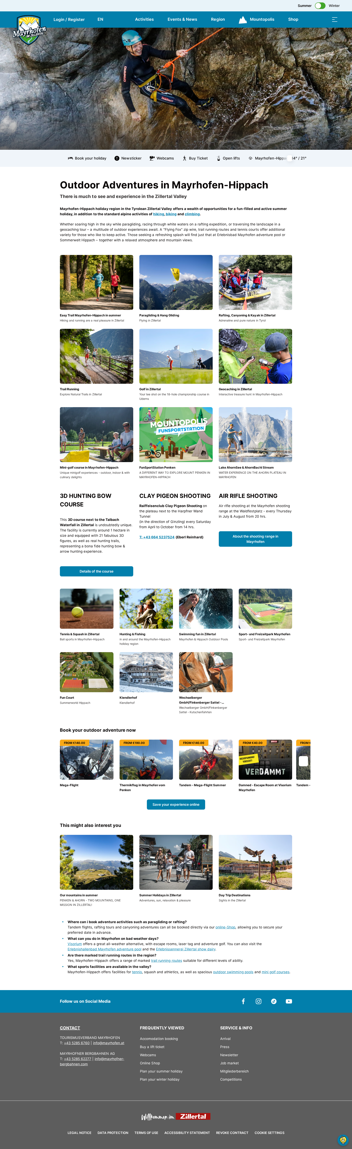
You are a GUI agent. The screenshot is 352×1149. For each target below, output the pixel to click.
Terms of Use (146, 1133)
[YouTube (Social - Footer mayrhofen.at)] (289, 1001)
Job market (229, 1063)
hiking (158, 214)
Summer (305, 6)
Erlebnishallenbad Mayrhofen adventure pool (104, 949)
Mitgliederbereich (234, 1071)
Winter (334, 6)
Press (224, 1047)
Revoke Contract (232, 1133)
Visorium (75, 944)
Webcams (148, 1055)
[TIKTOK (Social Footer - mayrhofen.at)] (274, 1001)
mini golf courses (275, 972)
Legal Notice (79, 1133)
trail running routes (166, 961)
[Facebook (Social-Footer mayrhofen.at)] (243, 1001)
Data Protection (113, 1133)
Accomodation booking (159, 1039)
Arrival (225, 1039)
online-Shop (225, 927)
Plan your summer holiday (161, 1071)
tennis (137, 972)
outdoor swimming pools (233, 972)
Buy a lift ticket (152, 1047)
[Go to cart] (314, 19)
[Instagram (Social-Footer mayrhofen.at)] (258, 1001)
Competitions (231, 1079)
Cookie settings (269, 1132)
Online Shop (150, 1063)
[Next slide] (292, 158)
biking (171, 214)
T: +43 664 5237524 (157, 537)
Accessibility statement (187, 1133)
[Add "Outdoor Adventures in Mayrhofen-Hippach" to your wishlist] (288, 183)
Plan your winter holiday (159, 1079)
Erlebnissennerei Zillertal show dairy (185, 949)
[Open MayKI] (343, 1140)
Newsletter (229, 1055)
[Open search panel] (324, 19)
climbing (192, 214)
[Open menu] (335, 19)
